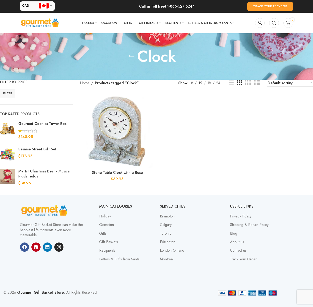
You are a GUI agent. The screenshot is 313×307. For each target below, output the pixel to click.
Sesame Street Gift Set (37, 149)
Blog (233, 233)
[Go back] (131, 56)
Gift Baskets (108, 242)
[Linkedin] (47, 247)
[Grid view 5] (257, 83)
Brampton (167, 216)
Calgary (166, 224)
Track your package (270, 6)
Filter (7, 93)
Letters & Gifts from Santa (119, 259)
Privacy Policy (240, 216)
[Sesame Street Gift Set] (7, 154)
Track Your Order (243, 259)
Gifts (103, 233)
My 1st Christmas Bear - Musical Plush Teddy (44, 174)
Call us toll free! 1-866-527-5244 (167, 6)
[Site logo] (40, 22)
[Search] (274, 23)
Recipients (107, 250)
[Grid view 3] (239, 83)
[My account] (260, 23)
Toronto (166, 233)
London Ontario (172, 250)
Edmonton (167, 242)
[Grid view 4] (248, 83)
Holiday (105, 216)
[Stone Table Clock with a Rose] (117, 130)
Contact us (238, 250)
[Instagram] (58, 247)
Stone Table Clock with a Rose (117, 172)
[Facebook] (24, 247)
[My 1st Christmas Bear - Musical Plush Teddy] (7, 177)
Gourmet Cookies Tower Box (42, 123)
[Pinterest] (36, 247)
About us (237, 242)
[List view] (231, 83)
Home (84, 83)
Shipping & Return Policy (249, 224)
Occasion (106, 224)
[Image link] (45, 210)
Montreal (166, 259)
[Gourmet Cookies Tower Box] (7, 130)
